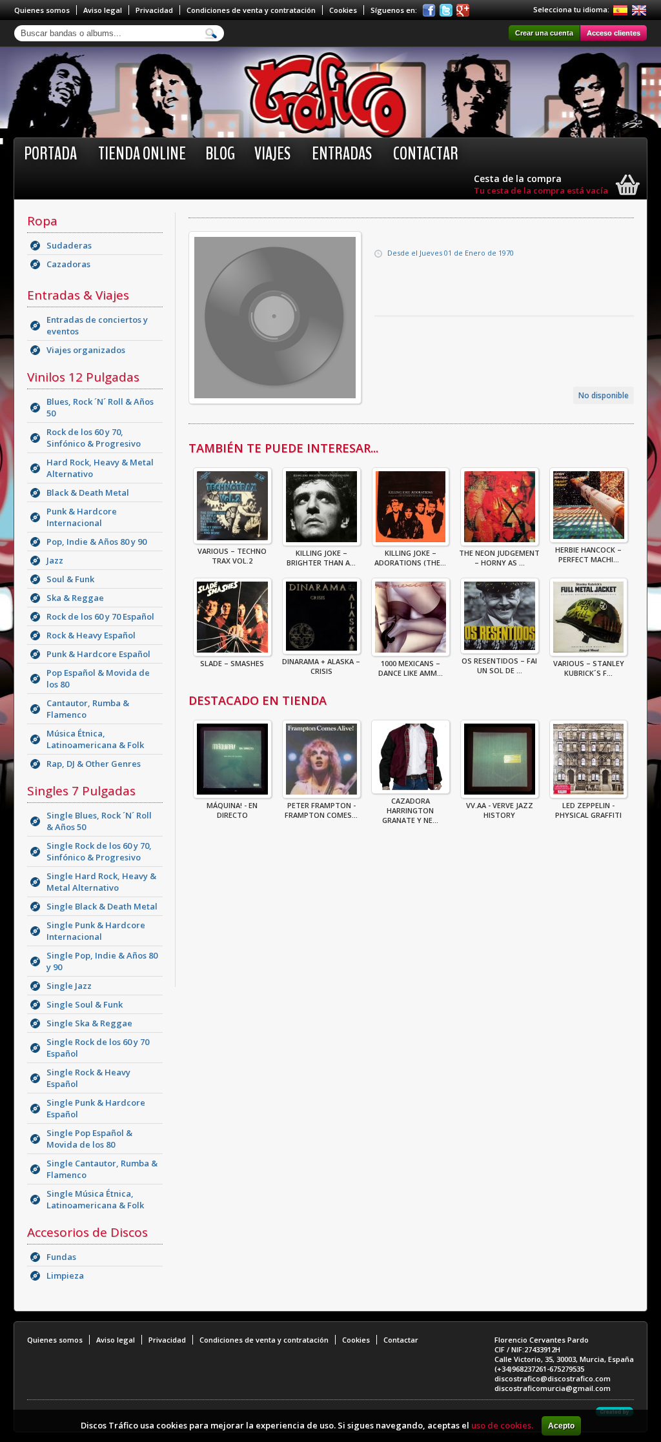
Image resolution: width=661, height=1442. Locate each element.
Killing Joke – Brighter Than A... (321, 557)
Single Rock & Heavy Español (88, 1078)
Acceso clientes (613, 33)
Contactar (425, 153)
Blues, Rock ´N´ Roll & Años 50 (100, 407)
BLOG (220, 153)
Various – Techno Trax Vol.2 (232, 555)
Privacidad (154, 10)
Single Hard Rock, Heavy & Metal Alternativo (101, 881)
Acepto (561, 1425)
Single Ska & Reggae (89, 1023)
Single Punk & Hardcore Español (95, 1108)
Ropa (42, 220)
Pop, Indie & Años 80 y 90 (96, 541)
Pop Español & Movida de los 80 (98, 678)
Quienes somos (42, 10)
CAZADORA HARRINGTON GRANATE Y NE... (410, 810)
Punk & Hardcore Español (98, 654)
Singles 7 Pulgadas (81, 790)
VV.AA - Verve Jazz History (499, 810)
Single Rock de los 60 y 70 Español (97, 1047)
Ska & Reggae (75, 598)
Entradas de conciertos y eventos (97, 325)
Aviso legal (102, 10)
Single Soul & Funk (84, 1004)
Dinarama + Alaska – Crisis (321, 666)
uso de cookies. (502, 1425)
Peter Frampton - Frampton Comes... (321, 810)
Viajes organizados (85, 350)
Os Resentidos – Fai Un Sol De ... (499, 665)
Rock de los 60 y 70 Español (100, 616)
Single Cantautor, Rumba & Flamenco (102, 1169)
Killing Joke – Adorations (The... (410, 557)
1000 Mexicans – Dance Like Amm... (410, 668)
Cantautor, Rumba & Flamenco (87, 708)
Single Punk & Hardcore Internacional (95, 930)
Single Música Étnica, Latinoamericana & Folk (95, 1199)
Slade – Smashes (232, 663)
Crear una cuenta (544, 33)
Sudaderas (69, 245)
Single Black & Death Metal (102, 906)
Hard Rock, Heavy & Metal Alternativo (100, 468)
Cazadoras (68, 264)
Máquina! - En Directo (232, 810)
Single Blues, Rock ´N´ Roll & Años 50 (99, 821)
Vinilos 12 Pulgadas (83, 377)
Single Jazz (69, 985)
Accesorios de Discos (87, 1232)
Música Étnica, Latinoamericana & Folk (95, 739)
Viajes (272, 153)
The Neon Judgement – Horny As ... (499, 557)
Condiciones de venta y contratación (251, 10)
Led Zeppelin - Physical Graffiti (588, 810)
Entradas (342, 153)
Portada (50, 153)
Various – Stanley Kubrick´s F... (588, 668)
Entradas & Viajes (78, 295)
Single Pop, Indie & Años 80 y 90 (102, 961)
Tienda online (142, 153)
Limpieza (65, 1275)
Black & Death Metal (87, 492)
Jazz (54, 560)
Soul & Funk (70, 579)
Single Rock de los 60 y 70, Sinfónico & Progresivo (99, 851)
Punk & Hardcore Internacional (81, 517)
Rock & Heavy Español (91, 635)
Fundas (61, 1257)
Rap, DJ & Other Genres (93, 763)
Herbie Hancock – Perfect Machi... (588, 554)
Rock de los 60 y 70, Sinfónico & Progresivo (93, 437)
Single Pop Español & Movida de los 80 (89, 1138)
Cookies (343, 10)
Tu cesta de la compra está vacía (541, 190)
